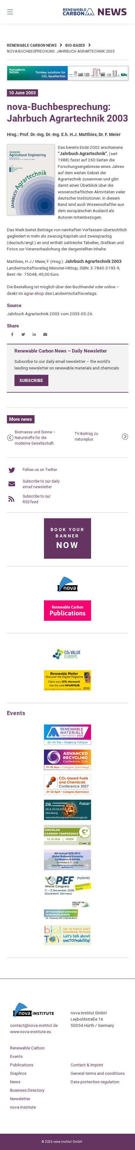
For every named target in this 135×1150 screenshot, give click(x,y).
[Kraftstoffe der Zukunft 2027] (67, 919)
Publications (21, 1064)
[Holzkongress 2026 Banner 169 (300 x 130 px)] (67, 819)
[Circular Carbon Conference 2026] (67, 844)
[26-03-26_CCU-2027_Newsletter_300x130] (67, 794)
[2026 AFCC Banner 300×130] (67, 869)
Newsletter (20, 1098)
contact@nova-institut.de (34, 1025)
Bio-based (75, 45)
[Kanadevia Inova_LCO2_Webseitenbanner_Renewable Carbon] (67, 79)
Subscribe (31, 380)
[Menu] (19, 12)
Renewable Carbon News (32, 45)
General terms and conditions (98, 1073)
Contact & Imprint (87, 1064)
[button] (12, 334)
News (15, 1081)
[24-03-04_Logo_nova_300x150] (67, 594)
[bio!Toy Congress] (67, 944)
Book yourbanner (67, 539)
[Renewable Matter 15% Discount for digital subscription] (67, 689)
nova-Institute (23, 1107)
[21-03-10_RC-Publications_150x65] (67, 619)
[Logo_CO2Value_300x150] (67, 664)
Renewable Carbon (27, 1047)
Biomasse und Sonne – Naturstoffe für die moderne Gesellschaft (35, 438)
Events (16, 1056)
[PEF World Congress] (67, 894)
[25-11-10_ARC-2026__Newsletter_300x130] (67, 768)
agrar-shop (34, 293)
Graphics (18, 1073)
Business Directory (27, 1090)
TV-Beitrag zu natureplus (86, 436)
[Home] (95, 12)
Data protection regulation (95, 1081)
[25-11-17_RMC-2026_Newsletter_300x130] (67, 743)
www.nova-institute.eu (30, 1031)
